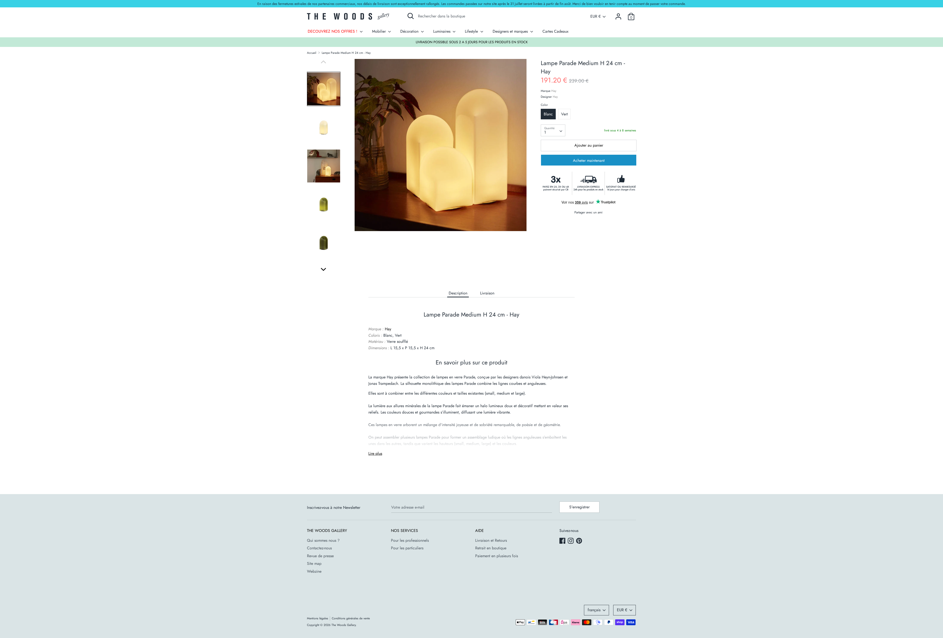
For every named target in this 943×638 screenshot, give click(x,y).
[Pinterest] (579, 541)
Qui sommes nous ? (323, 540)
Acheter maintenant (589, 160)
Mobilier (379, 31)
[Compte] (618, 14)
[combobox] (553, 130)
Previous (323, 61)
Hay (553, 91)
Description (458, 293)
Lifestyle (472, 31)
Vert (564, 114)
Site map (314, 563)
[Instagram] (571, 541)
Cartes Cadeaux (555, 31)
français (594, 610)
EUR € (595, 16)
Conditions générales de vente (351, 618)
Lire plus (375, 453)
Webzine (314, 571)
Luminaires (442, 31)
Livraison (487, 293)
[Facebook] (562, 541)
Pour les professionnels (410, 540)
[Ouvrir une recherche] (411, 16)
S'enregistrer (579, 507)
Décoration (410, 31)
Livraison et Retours (491, 540)
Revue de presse (320, 556)
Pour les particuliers (407, 548)
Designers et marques (511, 31)
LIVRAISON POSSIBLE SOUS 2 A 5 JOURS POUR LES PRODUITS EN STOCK (472, 42)
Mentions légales (317, 618)
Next (323, 269)
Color (544, 105)
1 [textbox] (545, 132)
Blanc (548, 114)
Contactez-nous (319, 548)
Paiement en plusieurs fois (496, 556)
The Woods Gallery (344, 625)
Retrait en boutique (490, 548)
